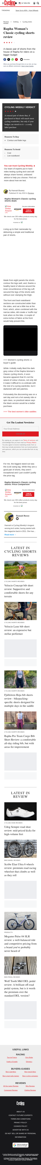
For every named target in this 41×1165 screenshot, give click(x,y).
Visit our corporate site (28, 1155)
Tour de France (12, 1057)
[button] (20, 209)
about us (21, 1112)
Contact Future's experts (20, 1115)
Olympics (29, 1062)
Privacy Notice (31, 442)
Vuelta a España (11, 1062)
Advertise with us (21, 1130)
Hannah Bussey (18, 191)
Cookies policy (20, 1126)
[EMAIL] (18, 518)
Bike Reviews (30, 1086)
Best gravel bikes (30, 1072)
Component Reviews (11, 1090)
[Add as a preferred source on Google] (20, 1145)
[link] (9, 209)
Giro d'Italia (29, 1057)
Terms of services (29, 440)
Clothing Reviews (30, 1090)
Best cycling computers (30, 1076)
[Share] (4, 59)
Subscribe (26, 3)
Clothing (15, 22)
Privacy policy (20, 1122)
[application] (20, 337)
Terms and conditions (20, 1119)
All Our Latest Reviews (10, 1086)
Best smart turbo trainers (11, 1076)
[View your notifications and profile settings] (16, 3)
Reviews (6, 22)
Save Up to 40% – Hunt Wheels (27, 10)
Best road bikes (11, 1072)
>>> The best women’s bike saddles (19, 411)
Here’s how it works (27, 66)
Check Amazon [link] (28, 211)
